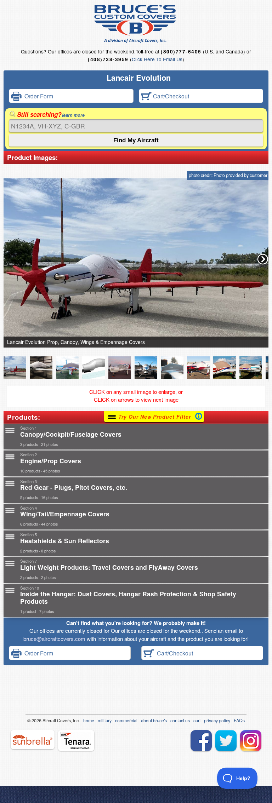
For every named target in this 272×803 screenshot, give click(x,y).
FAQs (239, 720)
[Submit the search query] (136, 140)
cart (196, 720)
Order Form (37, 96)
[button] (262, 259)
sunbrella (33, 739)
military (105, 720)
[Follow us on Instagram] (250, 740)
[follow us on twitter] (226, 740)
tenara (76, 740)
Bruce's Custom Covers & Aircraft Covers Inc (136, 24)
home (88, 720)
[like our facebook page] (201, 740)
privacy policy (217, 720)
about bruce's (154, 720)
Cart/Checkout (170, 96)
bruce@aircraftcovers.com (54, 638)
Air (45, 720)
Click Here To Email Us (157, 59)
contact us (180, 720)
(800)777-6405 (181, 51)
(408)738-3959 (108, 59)
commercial (126, 720)
